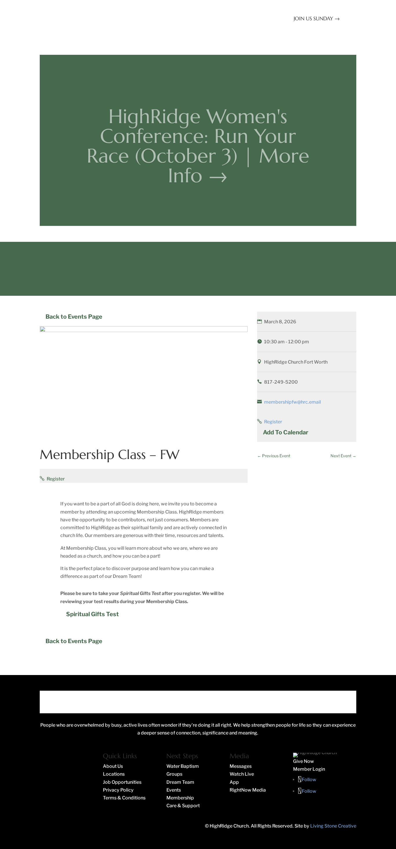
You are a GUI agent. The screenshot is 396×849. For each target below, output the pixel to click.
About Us (259, 26)
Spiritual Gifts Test (92, 614)
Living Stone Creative (333, 826)
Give (285, 26)
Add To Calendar (285, 432)
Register (56, 479)
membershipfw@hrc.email (292, 402)
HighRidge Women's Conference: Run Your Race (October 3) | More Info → (198, 139)
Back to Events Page (74, 316)
